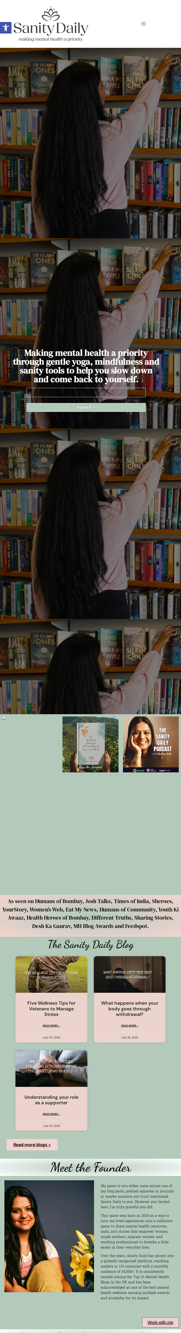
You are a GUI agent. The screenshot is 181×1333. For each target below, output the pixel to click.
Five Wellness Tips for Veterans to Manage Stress (51, 1008)
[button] (5, 27)
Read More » (51, 1025)
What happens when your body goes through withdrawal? (129, 1008)
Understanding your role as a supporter (51, 1100)
